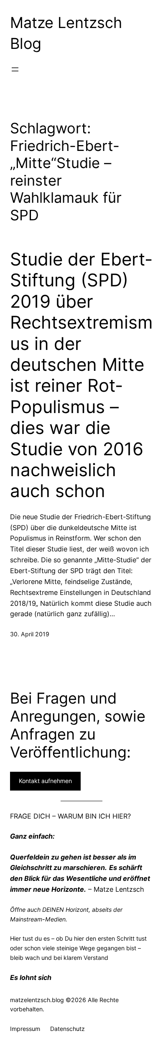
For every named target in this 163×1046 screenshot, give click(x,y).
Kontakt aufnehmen (45, 780)
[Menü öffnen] (15, 69)
